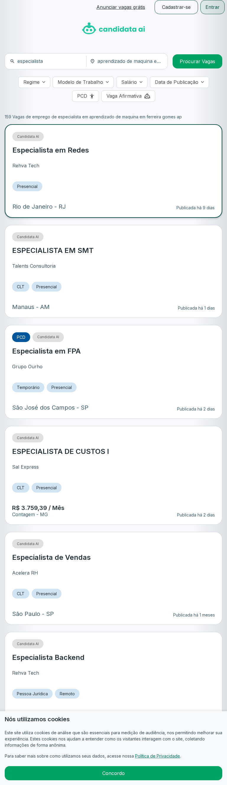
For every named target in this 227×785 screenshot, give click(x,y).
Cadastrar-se (176, 7)
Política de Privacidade (157, 755)
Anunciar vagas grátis (120, 7)
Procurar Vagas (197, 61)
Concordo (113, 773)
